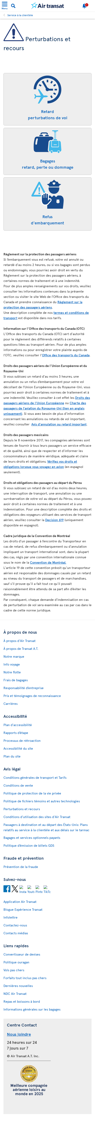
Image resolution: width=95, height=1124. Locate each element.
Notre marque (13, 656)
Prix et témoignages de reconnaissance (32, 695)
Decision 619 (54, 520)
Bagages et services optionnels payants (31, 837)
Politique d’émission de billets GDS (28, 845)
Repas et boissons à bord (21, 1001)
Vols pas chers (13, 970)
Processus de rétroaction (22, 740)
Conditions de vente (18, 785)
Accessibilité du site (18, 748)
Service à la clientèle (20, 15)
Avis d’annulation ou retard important (58, 424)
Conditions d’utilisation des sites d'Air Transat (36, 817)
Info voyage (11, 664)
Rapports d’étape (15, 732)
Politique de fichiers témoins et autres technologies (41, 801)
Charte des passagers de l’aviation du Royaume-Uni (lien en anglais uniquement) (44, 408)
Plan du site (12, 756)
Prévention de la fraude (20, 866)
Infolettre (10, 917)
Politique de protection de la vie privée (32, 793)
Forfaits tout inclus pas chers (24, 978)
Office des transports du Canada (65, 355)
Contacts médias (15, 933)
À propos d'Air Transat (19, 640)
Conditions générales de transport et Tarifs (34, 777)
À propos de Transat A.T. (20, 648)
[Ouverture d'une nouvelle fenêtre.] (6, 889)
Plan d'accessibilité (17, 725)
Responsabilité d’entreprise (23, 688)
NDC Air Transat (15, 993)
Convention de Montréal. (48, 562)
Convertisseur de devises (21, 954)
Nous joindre (19, 1034)
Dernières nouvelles (18, 986)
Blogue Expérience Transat (22, 909)
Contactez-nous (15, 925)
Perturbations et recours (21, 809)
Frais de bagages (15, 680)
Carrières (10, 703)
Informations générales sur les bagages (31, 1009)
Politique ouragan (16, 962)
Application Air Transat (19, 901)
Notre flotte (12, 672)
